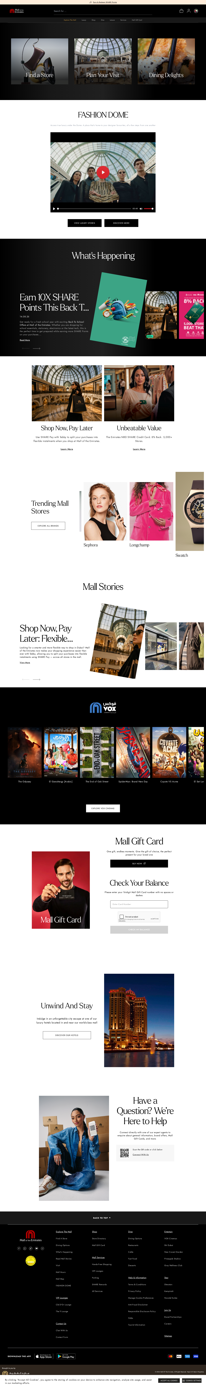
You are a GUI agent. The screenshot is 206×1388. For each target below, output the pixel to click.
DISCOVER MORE (121, 223)
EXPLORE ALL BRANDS (48, 525)
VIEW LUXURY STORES (84, 223)
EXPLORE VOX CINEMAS (103, 808)
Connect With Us (141, 1154)
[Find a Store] (39, 61)
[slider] (94, 208)
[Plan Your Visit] (103, 61)
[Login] (189, 11)
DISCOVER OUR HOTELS (66, 1035)
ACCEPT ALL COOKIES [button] (169, 1380)
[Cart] (181, 12)
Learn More (67, 449)
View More (25, 662)
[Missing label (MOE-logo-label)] (17, 10)
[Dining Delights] (166, 61)
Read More (25, 340)
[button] (34, 348)
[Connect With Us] (124, 1153)
